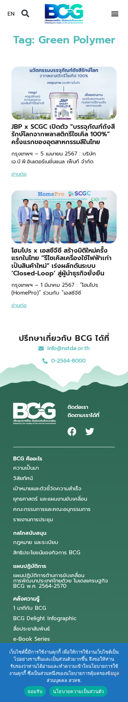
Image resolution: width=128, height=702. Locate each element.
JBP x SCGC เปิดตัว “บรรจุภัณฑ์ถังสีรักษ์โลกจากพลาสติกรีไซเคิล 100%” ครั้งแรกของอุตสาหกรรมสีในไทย (63, 134)
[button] (25, 13)
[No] (117, 672)
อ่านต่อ (19, 174)
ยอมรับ (35, 691)
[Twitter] (89, 431)
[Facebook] (72, 431)
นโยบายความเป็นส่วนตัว (78, 691)
